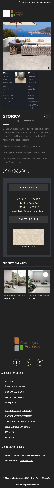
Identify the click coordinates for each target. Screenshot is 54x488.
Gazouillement (10, 171)
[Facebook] (16, 362)
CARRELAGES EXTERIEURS (23, 296)
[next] (49, 116)
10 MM (6, 296)
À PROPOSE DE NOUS (27, 2)
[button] (6, 13)
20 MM (11, 296)
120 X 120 (9, 432)
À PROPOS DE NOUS (15, 387)
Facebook (5, 171)
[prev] (45, 116)
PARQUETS (10, 403)
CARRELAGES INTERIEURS (18, 411)
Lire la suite (21, 274)
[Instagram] (40, 362)
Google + (21, 171)
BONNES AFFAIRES (14, 397)
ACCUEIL (9, 381)
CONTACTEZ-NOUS (44, 2)
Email (26, 171)
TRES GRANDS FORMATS (17, 427)
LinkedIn (16, 171)
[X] (28, 362)
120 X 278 (9, 437)
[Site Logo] (17, 13)
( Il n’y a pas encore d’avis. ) (25, 121)
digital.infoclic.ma (31, 485)
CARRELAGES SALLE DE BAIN (20, 421)
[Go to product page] (15, 281)
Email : (25, 455)
